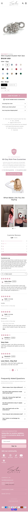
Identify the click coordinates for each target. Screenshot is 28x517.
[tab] (12, 228)
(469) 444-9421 (9, 484)
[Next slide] (25, 217)
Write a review (14, 254)
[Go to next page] (18, 370)
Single (4, 84)
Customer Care (8, 489)
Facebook (4, 457)
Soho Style (6, 493)
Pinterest (4, 462)
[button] (1, 3)
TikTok (16, 457)
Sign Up (14, 446)
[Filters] (2, 274)
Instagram (10, 457)
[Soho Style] (14, 470)
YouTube (21, 457)
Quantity (3, 88)
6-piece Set (12, 84)
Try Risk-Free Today (14, 173)
